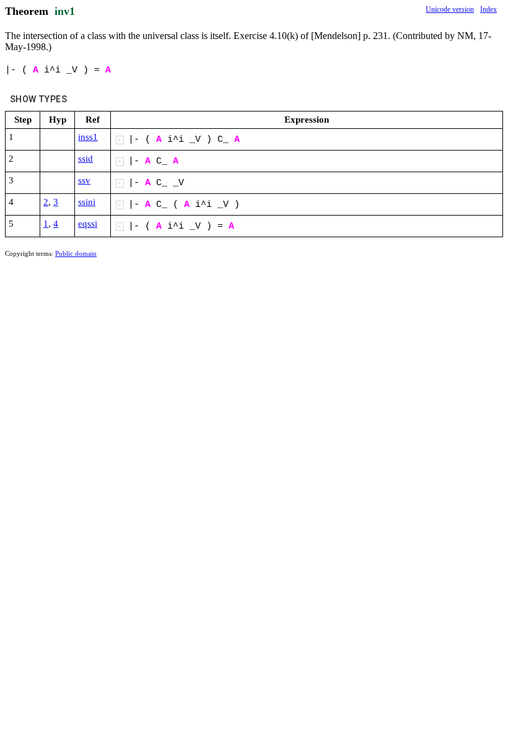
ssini (86, 202)
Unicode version (450, 9)
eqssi (87, 224)
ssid (85, 159)
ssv (84, 180)
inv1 (65, 11)
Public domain (76, 253)
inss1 (88, 137)
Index (488, 9)
